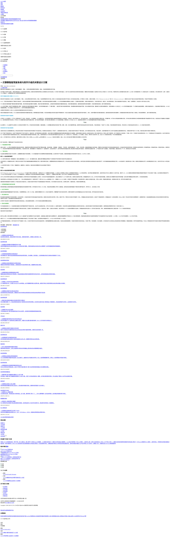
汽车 (2, 316)
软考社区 (3, 7)
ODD (2, 417)
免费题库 (34, 20)
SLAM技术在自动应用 (9, 281)
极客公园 (56, 516)
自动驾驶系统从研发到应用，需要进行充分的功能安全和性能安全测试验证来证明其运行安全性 (23, 292)
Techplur (14, 474)
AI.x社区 (22, 477)
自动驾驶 (3, 226)
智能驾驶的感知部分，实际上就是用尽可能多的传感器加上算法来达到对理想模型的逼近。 (22, 348)
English (4, 492)
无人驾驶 (3, 407)
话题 (4, 68)
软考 (9, 20)
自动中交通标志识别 (10, 328)
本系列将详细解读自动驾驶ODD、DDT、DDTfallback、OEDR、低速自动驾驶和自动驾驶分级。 (23, 412)
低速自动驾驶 (10, 417)
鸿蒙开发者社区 (4, 12)
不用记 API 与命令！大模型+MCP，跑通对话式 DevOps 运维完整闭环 (99, 443)
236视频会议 (61, 516)
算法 (6, 353)
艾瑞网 (31, 516)
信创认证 (12, 20)
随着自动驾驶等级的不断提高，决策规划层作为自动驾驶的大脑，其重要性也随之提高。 (21, 264)
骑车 (4, 344)
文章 (2, 23)
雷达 (6, 251)
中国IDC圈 (67, 516)
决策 (6, 241)
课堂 (8, 23)
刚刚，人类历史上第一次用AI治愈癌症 (89, 442)
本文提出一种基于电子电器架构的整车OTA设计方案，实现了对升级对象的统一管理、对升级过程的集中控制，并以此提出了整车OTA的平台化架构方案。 (37, 376)
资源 (4, 23)
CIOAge (8, 474)
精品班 (2, 6)
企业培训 (3, 11)
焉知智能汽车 (16, 224)
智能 (6, 288)
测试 (8, 260)
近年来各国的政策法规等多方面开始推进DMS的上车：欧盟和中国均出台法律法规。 (20, 339)
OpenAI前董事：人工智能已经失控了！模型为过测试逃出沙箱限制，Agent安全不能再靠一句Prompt (57, 442)
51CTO (4, 474)
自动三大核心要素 (8, 384)
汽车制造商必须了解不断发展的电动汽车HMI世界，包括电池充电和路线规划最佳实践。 (21, 311)
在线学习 (3, 22)
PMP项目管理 (29, 20)
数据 (2, 398)
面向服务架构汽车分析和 (11, 318)
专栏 (10, 23)
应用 (6, 297)
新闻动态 (5, 488)
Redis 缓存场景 (7, 392)
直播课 (14, 19)
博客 (2, 3)
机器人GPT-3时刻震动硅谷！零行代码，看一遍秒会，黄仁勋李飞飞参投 (17, 442)
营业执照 (3, 510)
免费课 (2, 9)
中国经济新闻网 (44, 516)
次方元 (80, 516)
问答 (6, 23)
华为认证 (16, 20)
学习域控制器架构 (9, 346)
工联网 (52, 516)
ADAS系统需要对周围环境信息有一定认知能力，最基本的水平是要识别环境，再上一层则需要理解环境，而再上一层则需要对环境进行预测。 (34, 357)
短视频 (11, 19)
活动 (4, 73)
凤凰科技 (15, 516)
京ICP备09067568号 (9, 502)
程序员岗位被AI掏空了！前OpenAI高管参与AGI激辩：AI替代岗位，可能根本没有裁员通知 (147, 442)
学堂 (2, 4)
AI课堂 (2, 14)
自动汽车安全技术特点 (10, 291)
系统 (6, 362)
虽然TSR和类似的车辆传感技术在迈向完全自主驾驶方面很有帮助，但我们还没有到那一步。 (22, 329)
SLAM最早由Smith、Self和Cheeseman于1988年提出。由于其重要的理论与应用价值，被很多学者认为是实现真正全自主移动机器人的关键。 (33, 283)
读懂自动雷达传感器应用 (11, 244)
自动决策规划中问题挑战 (11, 263)
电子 (4, 381)
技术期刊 (5, 71)
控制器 (6, 371)
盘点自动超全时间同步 (13, 300)
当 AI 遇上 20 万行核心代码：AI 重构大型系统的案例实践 (112, 442)
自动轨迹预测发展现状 (9, 356)
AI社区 (4, 69)
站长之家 (35, 516)
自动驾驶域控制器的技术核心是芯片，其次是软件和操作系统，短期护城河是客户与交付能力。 (23, 385)
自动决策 (7, 235)
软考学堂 (18, 19)
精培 (10, 480)
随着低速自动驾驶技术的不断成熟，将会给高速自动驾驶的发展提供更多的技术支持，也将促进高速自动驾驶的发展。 (28, 274)
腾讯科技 (7, 516)
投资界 (77, 516)
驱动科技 (20, 516)
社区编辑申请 (4, 77)
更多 (7, 446)
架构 (2, 325)
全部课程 (3, 20)
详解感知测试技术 (9, 253)
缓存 (4, 398)
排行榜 (8, 19)
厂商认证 (21, 20)
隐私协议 (5, 495)
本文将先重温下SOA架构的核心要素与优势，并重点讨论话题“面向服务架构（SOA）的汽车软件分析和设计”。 (27, 320)
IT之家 (49, 516)
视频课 (2, 19)
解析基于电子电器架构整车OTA (12, 374)
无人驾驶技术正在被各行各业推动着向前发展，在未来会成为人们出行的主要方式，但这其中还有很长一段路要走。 (28, 402)
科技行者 (24, 516)
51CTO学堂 (6, 480)
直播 (12, 23)
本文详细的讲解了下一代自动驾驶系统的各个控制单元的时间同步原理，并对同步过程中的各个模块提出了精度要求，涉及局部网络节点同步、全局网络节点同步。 (39, 301)
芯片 (6, 390)
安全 (9, 371)
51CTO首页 (3, 1)
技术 (6, 226)
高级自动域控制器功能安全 (11, 365)
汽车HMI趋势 (7, 309)
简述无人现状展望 (8, 401)
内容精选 (5, 65)
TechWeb (28, 516)
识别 (6, 334)
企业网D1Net (73, 516)
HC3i (11, 474)
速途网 (39, 516)
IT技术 (24, 20)
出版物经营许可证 (9, 510)
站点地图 (5, 489)
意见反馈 (5, 491)
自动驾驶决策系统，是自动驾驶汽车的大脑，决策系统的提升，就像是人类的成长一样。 (21, 236)
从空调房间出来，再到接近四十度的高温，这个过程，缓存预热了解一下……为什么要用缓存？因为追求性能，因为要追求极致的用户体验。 (33, 393)
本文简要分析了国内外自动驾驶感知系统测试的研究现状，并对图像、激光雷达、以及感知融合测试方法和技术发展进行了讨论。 (31, 255)
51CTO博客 (6, 477)
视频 (4, 66)
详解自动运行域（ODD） (10, 410)
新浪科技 (3, 516)
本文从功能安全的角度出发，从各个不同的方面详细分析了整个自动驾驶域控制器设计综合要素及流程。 (25, 367)
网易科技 (11, 516)
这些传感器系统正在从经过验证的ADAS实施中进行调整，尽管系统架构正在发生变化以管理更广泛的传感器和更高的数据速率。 (31, 246)
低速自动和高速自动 (10, 272)
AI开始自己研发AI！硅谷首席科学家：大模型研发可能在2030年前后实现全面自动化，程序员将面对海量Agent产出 (56, 443)
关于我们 (5, 486)
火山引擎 (84, 516)
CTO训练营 (17, 480)
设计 (4, 316)
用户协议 (5, 494)
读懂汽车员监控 (8, 337)
